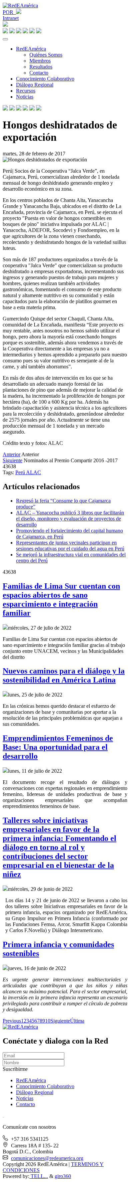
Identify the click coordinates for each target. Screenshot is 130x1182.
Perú (20, 472)
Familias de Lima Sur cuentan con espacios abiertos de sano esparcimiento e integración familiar (61, 599)
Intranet (11, 18)
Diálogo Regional (34, 85)
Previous (12, 1021)
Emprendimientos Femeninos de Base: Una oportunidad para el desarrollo (58, 747)
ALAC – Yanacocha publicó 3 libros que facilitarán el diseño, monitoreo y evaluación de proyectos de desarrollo (70, 518)
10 (47, 1021)
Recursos (25, 91)
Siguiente (12, 460)
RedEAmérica (31, 49)
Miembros (40, 61)
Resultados (40, 67)
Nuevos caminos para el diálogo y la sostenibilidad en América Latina (64, 675)
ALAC (33, 472)
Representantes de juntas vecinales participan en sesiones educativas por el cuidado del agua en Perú (70, 545)
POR (9, 12)
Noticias (24, 96)
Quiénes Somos (45, 55)
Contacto (38, 73)
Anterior (11, 454)
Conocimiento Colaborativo (45, 79)
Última (77, 1021)
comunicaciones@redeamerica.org (47, 1158)
